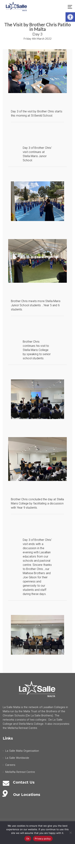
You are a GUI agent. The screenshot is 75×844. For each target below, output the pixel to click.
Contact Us (24, 782)
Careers (10, 765)
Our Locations (26, 794)
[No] (70, 832)
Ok (27, 838)
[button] (70, 17)
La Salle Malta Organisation (22, 750)
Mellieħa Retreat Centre (20, 772)
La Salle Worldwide (17, 757)
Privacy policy (43, 838)
